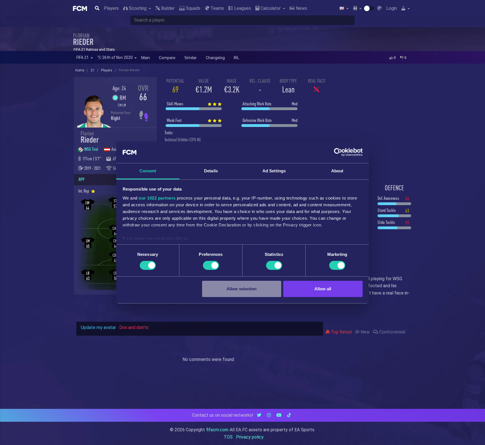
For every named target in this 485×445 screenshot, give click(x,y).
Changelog (215, 57)
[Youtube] (279, 415)
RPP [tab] (81, 179)
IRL (236, 57)
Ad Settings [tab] (274, 170)
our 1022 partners (157, 198)
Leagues (242, 8)
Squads (192, 8)
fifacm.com (217, 429)
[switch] (211, 265)
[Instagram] (269, 415)
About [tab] (337, 170)
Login (391, 8)
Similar (190, 57)
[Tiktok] (289, 415)
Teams (216, 8)
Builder (167, 8)
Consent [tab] (147, 170)
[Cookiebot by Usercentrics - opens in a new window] (338, 152)
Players (111, 8)
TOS (228, 437)
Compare (167, 57)
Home (79, 70)
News (301, 8)
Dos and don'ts (133, 327)
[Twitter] (259, 415)
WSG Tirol (91, 149)
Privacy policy (250, 437)
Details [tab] (211, 170)
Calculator (270, 8)
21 (93, 70)
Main (145, 57)
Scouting (138, 8)
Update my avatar (98, 327)
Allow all (322, 288)
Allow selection (242, 288)
